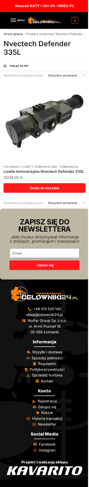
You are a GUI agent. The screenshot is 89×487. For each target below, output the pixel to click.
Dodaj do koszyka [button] (44, 188)
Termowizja (69, 166)
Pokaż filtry (19, 66)
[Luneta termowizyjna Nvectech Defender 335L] (44, 121)
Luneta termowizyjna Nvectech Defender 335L (44, 171)
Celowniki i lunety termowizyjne (30, 166)
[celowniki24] (44, 294)
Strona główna (13, 34)
